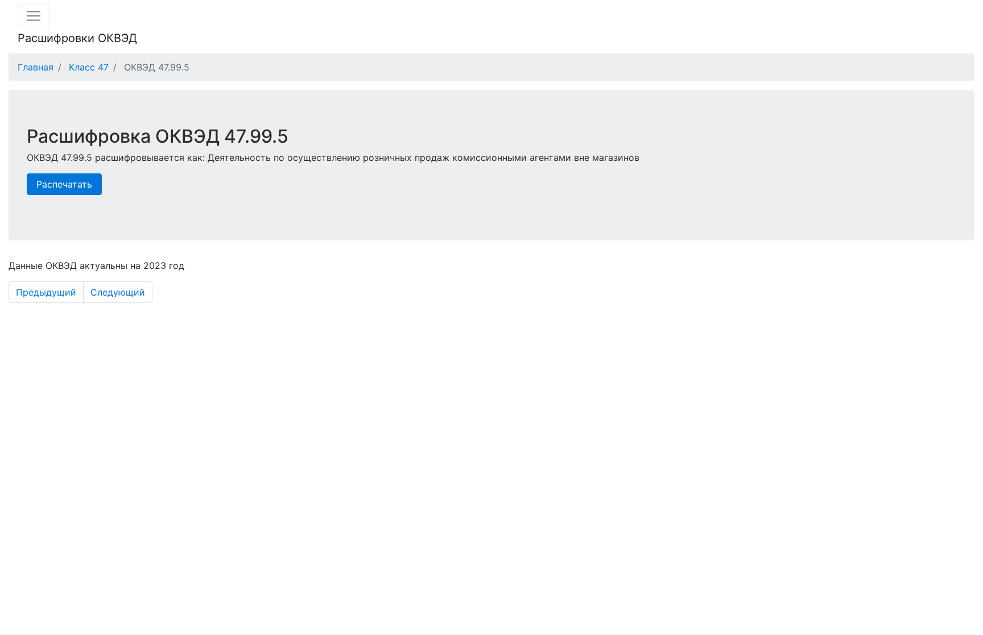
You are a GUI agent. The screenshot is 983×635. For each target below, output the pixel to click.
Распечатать (64, 184)
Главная (35, 67)
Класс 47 (89, 67)
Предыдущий (46, 292)
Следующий (117, 292)
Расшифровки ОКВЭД (77, 38)
